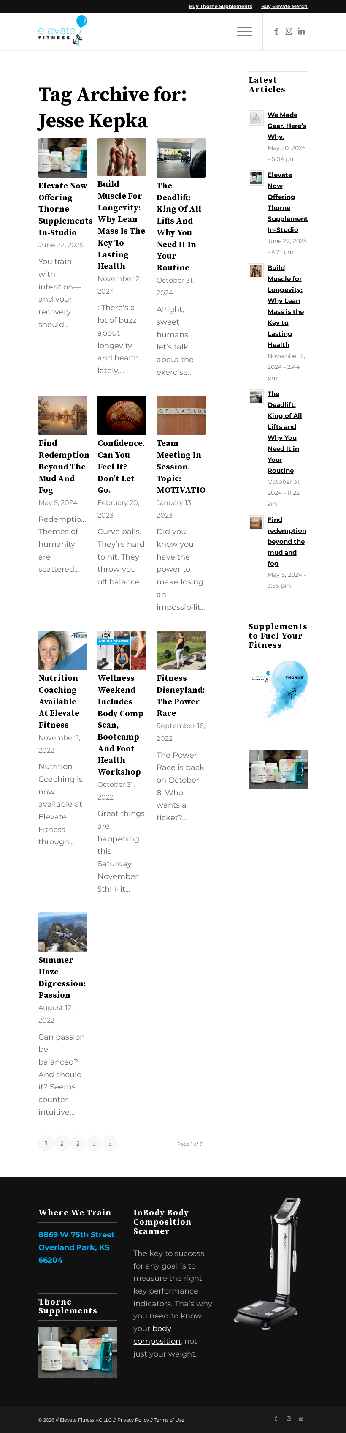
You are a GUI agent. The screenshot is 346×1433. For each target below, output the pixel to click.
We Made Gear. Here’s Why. (287, 126)
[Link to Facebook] (276, 31)
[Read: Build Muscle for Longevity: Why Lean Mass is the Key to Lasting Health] (256, 270)
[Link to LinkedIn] (301, 31)
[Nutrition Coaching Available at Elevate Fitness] (62, 650)
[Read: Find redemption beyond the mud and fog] (256, 522)
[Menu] (240, 31)
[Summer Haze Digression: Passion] (62, 932)
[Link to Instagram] (288, 31)
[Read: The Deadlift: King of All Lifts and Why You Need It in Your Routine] (256, 396)
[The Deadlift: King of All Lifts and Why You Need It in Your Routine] (181, 158)
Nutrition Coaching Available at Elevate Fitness (58, 702)
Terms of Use (169, 1420)
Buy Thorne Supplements (220, 6)
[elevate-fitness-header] (62, 31)
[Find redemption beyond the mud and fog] (62, 415)
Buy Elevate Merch (284, 6)
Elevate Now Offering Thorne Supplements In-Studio (65, 209)
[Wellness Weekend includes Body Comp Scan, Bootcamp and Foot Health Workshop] (121, 650)
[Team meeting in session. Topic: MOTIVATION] (181, 415)
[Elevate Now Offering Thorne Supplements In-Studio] (62, 158)
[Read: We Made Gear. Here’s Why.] (256, 118)
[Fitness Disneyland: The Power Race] (181, 650)
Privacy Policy (133, 1420)
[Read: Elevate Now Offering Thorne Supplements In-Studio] (256, 178)
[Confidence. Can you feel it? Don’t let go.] (121, 415)
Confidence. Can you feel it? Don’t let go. (121, 467)
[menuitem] (221, 6)
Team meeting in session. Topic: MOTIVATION (184, 467)
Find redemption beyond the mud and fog (63, 467)
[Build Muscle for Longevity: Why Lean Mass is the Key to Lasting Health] (121, 157)
